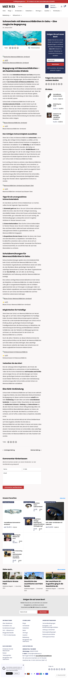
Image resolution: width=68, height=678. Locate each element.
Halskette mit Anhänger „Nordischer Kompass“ (57, 116)
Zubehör (46, 11)
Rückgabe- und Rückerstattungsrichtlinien (50, 626)
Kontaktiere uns (7, 625)
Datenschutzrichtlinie (48, 634)
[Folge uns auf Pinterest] (54, 84)
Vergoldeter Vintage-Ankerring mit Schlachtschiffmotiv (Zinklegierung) (38, 522)
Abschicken (55, 64)
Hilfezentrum (16, 15)
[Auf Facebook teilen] (10, 48)
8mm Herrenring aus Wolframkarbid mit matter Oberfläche (17, 554)
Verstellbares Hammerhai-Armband (12, 523)
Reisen (5, 653)
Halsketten (29, 11)
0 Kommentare (35, 48)
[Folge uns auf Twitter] (49, 84)
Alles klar (63, 498)
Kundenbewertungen (9, 628)
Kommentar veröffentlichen (13, 487)
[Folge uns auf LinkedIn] (61, 84)
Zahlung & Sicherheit (48, 630)
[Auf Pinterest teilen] (13, 48)
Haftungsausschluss (48, 637)
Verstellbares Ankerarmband (57, 95)
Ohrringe (38, 11)
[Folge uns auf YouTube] (56, 84)
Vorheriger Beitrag (9, 450)
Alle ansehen (61, 569)
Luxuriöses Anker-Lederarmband (38, 504)
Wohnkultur (56, 11)
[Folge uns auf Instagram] (51, 84)
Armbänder (18, 11)
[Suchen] (46, 6)
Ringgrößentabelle (8, 633)
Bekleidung (6, 15)
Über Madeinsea (7, 623)
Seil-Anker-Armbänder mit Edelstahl (54, 523)
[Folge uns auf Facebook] (46, 84)
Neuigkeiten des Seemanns (27, 640)
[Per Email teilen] (18, 48)
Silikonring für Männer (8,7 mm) (16, 536)
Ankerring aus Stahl (57, 105)
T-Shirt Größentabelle (9, 635)
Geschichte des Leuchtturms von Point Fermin (33, 583)
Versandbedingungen (48, 623)
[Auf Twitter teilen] (15, 48)
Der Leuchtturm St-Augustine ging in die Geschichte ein (54, 583)
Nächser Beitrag (35, 450)
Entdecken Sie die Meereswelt (8, 649)
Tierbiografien (7, 655)
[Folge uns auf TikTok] (59, 84)
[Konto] (61, 6)
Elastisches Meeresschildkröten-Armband (16, 63)
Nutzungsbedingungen (49, 632)
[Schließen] (23, 665)
